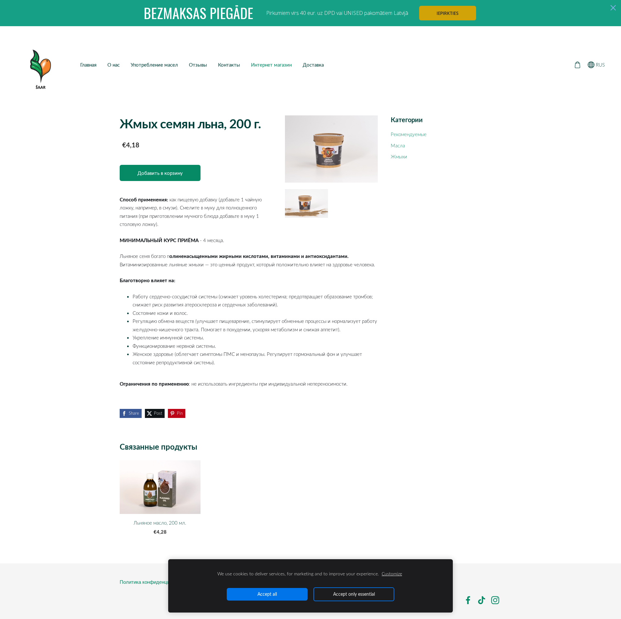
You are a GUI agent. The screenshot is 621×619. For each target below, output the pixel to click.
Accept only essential (354, 594)
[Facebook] (468, 600)
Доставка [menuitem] (313, 64)
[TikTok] (481, 600)
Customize (392, 574)
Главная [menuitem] (88, 64)
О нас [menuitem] (113, 64)
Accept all (267, 594)
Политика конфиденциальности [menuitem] (155, 582)
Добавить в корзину (160, 173)
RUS (599, 64)
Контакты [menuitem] (229, 64)
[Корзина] (577, 64)
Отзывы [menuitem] (198, 64)
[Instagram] (495, 600)
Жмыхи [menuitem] (399, 156)
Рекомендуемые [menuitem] (409, 134)
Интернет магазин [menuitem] (271, 64)
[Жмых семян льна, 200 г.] (306, 203)
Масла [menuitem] (398, 145)
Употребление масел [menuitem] (154, 64)
